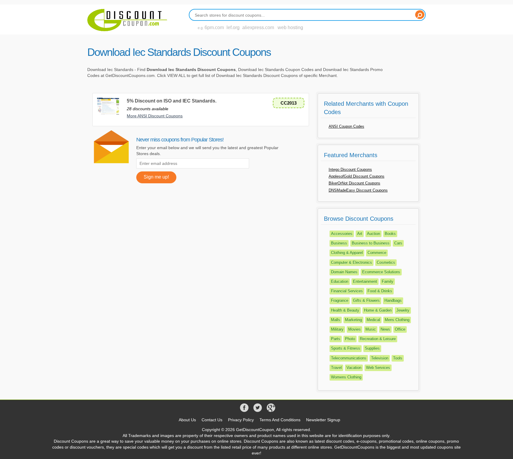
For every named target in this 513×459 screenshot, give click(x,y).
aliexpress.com (258, 27)
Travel (336, 367)
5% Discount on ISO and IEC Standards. (171, 100)
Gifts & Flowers (366, 300)
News (385, 329)
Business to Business (371, 243)
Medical (373, 320)
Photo (350, 339)
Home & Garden (378, 310)
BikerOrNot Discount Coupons (354, 183)
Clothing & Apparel (347, 252)
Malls (335, 320)
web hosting (290, 27)
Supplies (372, 348)
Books (390, 233)
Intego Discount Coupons (350, 169)
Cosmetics (386, 262)
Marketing (353, 320)
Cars (398, 243)
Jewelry (402, 310)
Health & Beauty (345, 310)
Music (370, 329)
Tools (397, 358)
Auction (373, 233)
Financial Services (347, 291)
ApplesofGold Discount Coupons (356, 176)
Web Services (378, 367)
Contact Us (212, 419)
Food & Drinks (380, 291)
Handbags (393, 300)
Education (339, 281)
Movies (354, 329)
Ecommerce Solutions (381, 272)
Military (337, 329)
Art (359, 233)
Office (400, 329)
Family (387, 281)
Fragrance (339, 300)
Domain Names (344, 272)
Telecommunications (348, 358)
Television (379, 358)
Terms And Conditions (279, 419)
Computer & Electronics (351, 262)
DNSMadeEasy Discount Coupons (358, 190)
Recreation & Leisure (378, 339)
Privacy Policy (241, 419)
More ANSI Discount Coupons (155, 115)
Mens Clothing (397, 320)
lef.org (233, 27)
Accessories (341, 233)
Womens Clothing (346, 377)
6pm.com (214, 27)
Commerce (377, 252)
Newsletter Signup (323, 419)
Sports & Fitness (345, 348)
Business (339, 243)
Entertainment (365, 281)
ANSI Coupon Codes (346, 126)
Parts (335, 339)
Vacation (353, 367)
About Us (187, 419)
